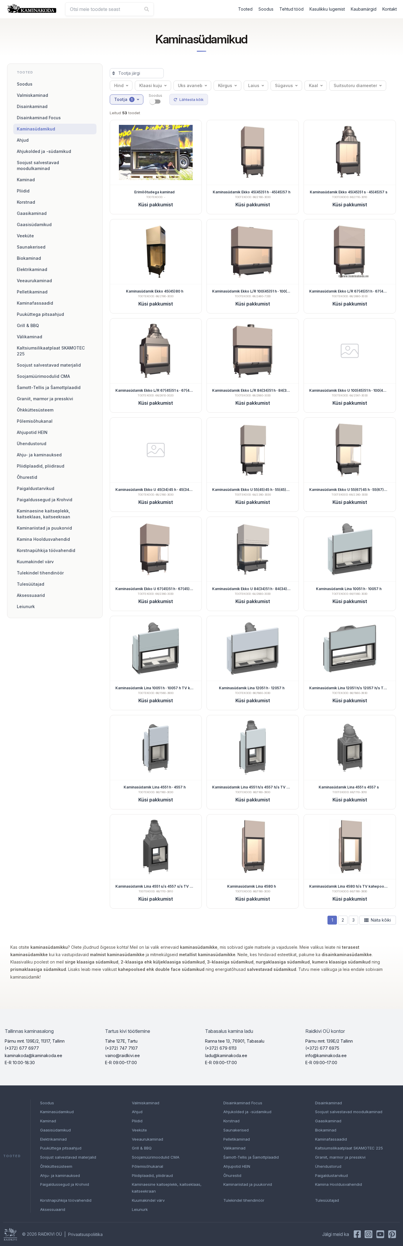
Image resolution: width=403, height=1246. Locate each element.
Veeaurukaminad (34, 280)
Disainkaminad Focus (39, 117)
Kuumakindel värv (35, 561)
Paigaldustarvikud (35, 488)
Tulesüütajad (30, 584)
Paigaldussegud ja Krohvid (44, 499)
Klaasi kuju (150, 85)
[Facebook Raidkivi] (357, 1234)
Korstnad (26, 202)
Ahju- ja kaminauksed (39, 454)
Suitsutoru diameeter (355, 85)
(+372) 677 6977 (22, 1048)
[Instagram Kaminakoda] (368, 1234)
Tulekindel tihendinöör (40, 572)
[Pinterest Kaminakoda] (392, 1234)
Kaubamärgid (363, 9)
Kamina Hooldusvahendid (43, 539)
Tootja (123, 99)
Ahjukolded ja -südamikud (44, 151)
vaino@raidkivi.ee (122, 1055)
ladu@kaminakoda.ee (226, 1055)
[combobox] (109, 9)
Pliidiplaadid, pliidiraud (40, 465)
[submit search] (147, 9)
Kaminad (26, 179)
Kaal (313, 85)
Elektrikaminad (32, 269)
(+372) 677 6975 (322, 1048)
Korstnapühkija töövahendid (46, 550)
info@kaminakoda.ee (326, 1055)
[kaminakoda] (31, 8)
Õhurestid (27, 477)
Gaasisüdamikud (34, 224)
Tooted (245, 9)
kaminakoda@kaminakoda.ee (33, 1055)
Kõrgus (225, 85)
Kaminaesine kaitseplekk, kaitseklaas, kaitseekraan (43, 513)
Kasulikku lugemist (327, 9)
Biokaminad (29, 258)
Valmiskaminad (32, 95)
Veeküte (25, 235)
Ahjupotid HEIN (32, 432)
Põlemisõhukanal (35, 421)
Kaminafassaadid (35, 303)
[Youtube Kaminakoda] (380, 1234)
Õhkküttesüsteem (35, 409)
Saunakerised (31, 246)
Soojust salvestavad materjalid (49, 365)
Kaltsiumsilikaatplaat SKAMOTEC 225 (51, 350)
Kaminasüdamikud (36, 128)
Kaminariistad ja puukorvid (44, 527)
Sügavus (284, 85)
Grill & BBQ (28, 325)
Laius (253, 85)
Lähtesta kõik (191, 99)
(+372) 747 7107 (121, 1048)
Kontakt (389, 9)
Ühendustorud (31, 443)
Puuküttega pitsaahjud (40, 314)
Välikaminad (29, 336)
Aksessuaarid (31, 595)
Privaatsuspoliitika (85, 1234)
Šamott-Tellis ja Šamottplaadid (49, 387)
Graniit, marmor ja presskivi (45, 398)
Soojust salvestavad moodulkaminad (38, 165)
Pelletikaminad (32, 291)
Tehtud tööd (291, 9)
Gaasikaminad (32, 213)
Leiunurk (26, 606)
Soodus (265, 9)
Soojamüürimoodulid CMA (43, 376)
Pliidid (23, 190)
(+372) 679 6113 (221, 1048)
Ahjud (23, 140)
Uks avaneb (190, 85)
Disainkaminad (32, 106)
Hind (119, 85)
